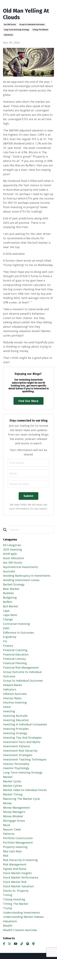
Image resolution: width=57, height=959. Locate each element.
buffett (7, 602)
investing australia (15, 715)
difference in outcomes (18, 632)
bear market (11, 589)
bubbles (8, 593)
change (8, 619)
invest (7, 707)
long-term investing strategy (16, 30)
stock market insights (17, 873)
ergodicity (9, 637)
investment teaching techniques (25, 759)
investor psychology (16, 768)
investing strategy (15, 733)
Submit (28, 496)
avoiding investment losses (21, 580)
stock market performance (20, 877)
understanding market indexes (23, 917)
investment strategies (17, 755)
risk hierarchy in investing (20, 860)
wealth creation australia (20, 930)
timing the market (40, 30)
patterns (8, 833)
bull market (10, 606)
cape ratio (10, 615)
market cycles (12, 781)
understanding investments (21, 912)
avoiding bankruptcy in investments (26, 575)
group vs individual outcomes (32, 24)
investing (9, 711)
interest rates (12, 698)
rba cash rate (12, 851)
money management (16, 807)
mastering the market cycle (21, 799)
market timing (12, 794)
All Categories (12, 545)
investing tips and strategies (22, 737)
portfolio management (18, 842)
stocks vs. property (16, 890)
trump (7, 908)
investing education (16, 720)
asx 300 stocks (10, 24)
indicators (9, 689)
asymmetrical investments (20, 567)
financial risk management (21, 667)
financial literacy (14, 658)
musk (6, 825)
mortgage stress (14, 820)
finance (8, 645)
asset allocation (13, 558)
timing (7, 895)
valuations (8, 35)
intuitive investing (15, 702)
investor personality (16, 764)
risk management (14, 864)
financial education (15, 654)
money (7, 803)
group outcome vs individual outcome (22, 674)
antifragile (10, 554)
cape (6, 610)
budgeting (10, 597)
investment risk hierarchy (20, 750)
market (7, 777)
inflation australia (14, 694)
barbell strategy (13, 584)
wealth (7, 925)
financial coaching (15, 650)
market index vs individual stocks (25, 790)
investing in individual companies (25, 724)
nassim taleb (12, 829)
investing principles (16, 729)
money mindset (13, 816)
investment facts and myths (21, 742)
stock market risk (15, 882)
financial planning (15, 663)
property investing (15, 847)
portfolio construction (18, 838)
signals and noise (14, 869)
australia (9, 571)
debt (6, 628)
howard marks (12, 685)
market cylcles (12, 785)
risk (5, 855)
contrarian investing (16, 624)
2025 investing (12, 549)
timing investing (14, 899)
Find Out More (28, 401)
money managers (14, 812)
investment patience (16, 746)
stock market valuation (18, 886)
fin (5, 641)
